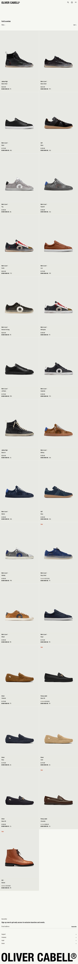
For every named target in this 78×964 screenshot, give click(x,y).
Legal (3, 940)
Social (3, 943)
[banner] (39, 2)
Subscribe (73, 926)
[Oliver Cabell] (11, 3)
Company (4, 937)
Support (4, 934)
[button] (68, 2)
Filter (3, 25)
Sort (74, 25)
